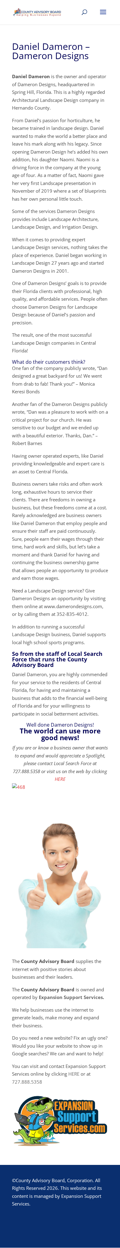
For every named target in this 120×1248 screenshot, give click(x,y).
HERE (60, 779)
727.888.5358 (27, 1082)
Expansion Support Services (71, 997)
